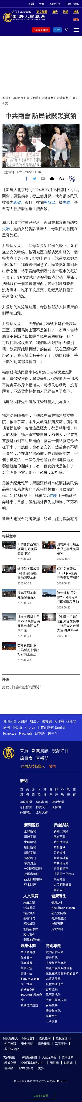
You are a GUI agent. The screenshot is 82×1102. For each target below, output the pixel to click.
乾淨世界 (67, 1057)
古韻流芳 (29, 913)
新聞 (24, 781)
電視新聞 (32, 98)
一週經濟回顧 (33, 868)
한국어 (53, 733)
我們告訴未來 (54, 952)
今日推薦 (26, 807)
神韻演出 (26, 812)
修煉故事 (52, 1016)
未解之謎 (29, 902)
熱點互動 (59, 836)
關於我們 (28, 1038)
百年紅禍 (52, 989)
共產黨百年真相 (56, 962)
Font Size (61, 178)
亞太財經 (30, 884)
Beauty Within (30, 978)
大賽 (41, 3)
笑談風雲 (29, 907)
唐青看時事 (61, 868)
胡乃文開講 (58, 913)
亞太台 (30, 727)
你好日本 (26, 957)
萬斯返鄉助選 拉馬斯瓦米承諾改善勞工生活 (28, 650)
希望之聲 (10, 1062)
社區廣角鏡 (31, 873)
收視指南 (45, 1038)
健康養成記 (58, 918)
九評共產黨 (53, 978)
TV (58, 29)
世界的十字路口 (64, 873)
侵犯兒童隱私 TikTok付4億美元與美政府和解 (68, 573)
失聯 (66, 202)
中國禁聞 (30, 842)
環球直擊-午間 (66, 98)
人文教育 (30, 896)
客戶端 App (11, 1049)
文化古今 (29, 934)
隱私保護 (61, 1038)
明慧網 (54, 1062)
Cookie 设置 (41, 1095)
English (60, 727)
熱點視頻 (42, 802)
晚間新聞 (30, 847)
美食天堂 (26, 968)
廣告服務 (44, 1043)
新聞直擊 (30, 852)
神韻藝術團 (29, 1057)
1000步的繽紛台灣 (31, 997)
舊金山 (17, 727)
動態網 (68, 1062)
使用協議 (10, 1043)
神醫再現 (57, 923)
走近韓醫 (57, 929)
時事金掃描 (61, 842)
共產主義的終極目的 (59, 968)
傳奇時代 (52, 957)
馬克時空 (59, 879)
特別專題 (53, 946)
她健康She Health (63, 907)
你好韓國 (26, 962)
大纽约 (22, 721)
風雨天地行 (53, 994)
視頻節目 (17, 98)
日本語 (40, 733)
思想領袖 (59, 852)
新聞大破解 (61, 858)
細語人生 (59, 890)
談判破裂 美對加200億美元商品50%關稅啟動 (68, 597)
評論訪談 (61, 825)
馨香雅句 (29, 918)
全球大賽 (42, 812)
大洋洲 (59, 721)
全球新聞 (30, 831)
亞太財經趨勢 (33, 879)
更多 (41, 1068)
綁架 (17, 202)
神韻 (31, 3)
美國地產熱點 (32, 939)
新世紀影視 (25, 1068)
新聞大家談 (61, 831)
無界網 (8, 1068)
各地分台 (54, 3)
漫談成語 (29, 923)
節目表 (26, 758)
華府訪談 (30, 863)
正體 (68, 3)
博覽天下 (42, 807)
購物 (52, 766)
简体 (76, 3)
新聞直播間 (41, 29)
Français (9, 733)
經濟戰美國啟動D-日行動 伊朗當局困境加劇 (28, 573)
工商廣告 (52, 1021)
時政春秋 (59, 847)
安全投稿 (27, 1043)
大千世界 (26, 984)
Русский (25, 733)
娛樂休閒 (28, 946)
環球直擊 (47, 98)
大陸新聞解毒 (62, 884)
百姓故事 (52, 1005)
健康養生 (58, 896)
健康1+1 (56, 902)
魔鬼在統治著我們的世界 (62, 973)
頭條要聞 (26, 802)
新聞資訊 (40, 750)
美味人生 (26, 973)
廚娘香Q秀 (28, 989)
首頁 (5, 98)
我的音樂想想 (29, 1005)
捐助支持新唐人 (33, 766)
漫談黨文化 (53, 1010)
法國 (6, 727)
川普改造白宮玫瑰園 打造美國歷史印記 (28, 549)
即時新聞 (58, 802)
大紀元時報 (49, 1057)
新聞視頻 (31, 825)
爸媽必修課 (30, 929)
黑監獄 (49, 202)
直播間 (42, 758)
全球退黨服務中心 (33, 1062)
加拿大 (35, 721)
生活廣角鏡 (28, 952)
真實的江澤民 (54, 984)
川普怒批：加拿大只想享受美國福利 (68, 549)
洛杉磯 (47, 721)
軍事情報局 (61, 863)
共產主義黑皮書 (56, 1000)
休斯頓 (71, 721)
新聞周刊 (30, 858)
